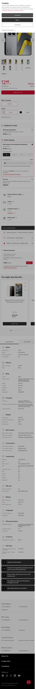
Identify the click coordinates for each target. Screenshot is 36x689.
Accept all (17, 15)
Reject (17, 20)
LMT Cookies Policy (9, 10)
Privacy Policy (19, 10)
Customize (17, 25)
